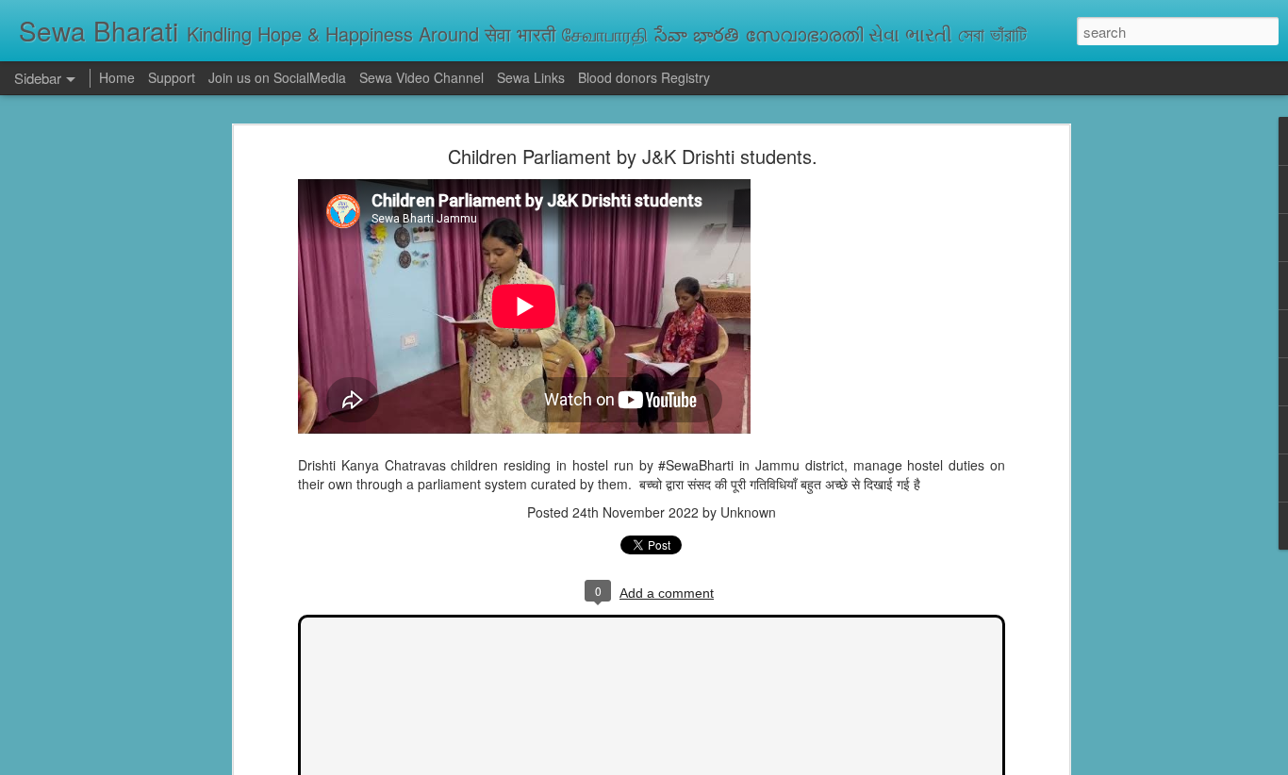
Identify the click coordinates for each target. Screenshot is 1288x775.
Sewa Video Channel (421, 77)
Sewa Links (533, 77)
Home (117, 77)
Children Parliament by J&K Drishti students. (632, 156)
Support (171, 77)
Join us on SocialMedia (277, 77)
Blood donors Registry (644, 77)
